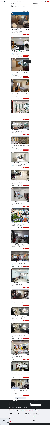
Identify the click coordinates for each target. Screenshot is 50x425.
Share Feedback (16, 403)
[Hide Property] (27, 15)
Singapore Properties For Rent (36, 414)
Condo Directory (18, 414)
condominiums (22, 410)
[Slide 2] (19, 388)
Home (12, 3)
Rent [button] (9, 1)
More (23, 1)
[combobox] (23, 5)
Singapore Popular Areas (35, 418)
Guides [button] (21, 1)
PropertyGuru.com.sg (11, 409)
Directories (18, 413)
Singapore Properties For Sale (28, 414)
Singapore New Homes (11, 418)
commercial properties (37, 410)
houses (33, 410)
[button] (11, 8)
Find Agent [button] (18, 1)
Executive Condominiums (30, 410)
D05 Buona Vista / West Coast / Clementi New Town (37, 420)
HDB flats (26, 410)
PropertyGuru (10, 413)
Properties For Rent (35, 413)
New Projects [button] (14, 1)
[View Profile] (15, 13)
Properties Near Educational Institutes (29, 418)
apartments (24, 410)
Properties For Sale (27, 413)
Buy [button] (7, 1)
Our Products (10, 403)
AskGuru (9, 414)
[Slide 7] (21, 70)
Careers (9, 404)
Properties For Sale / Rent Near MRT (20, 418)
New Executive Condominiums (12, 420)
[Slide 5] (20, 70)
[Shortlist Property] (28, 15)
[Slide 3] (19, 91)
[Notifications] (46, 1)
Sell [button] (11, 1)
